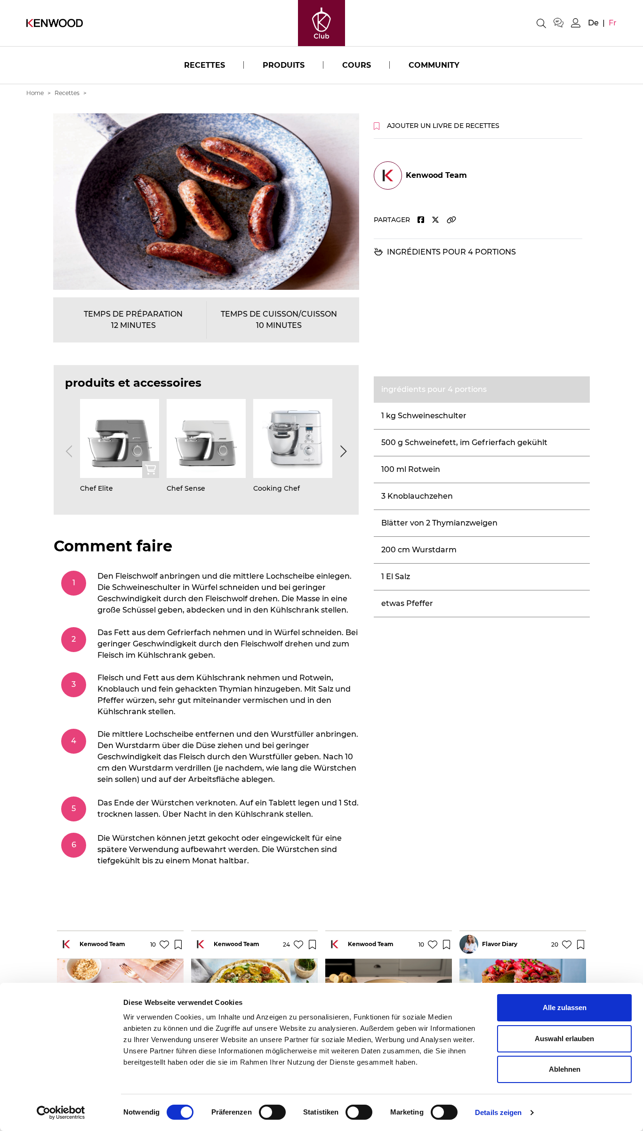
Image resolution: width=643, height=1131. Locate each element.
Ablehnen (564, 1069)
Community (434, 65)
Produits (284, 65)
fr (613, 22)
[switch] (272, 1112)
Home (35, 92)
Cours (356, 65)
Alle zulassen (565, 1008)
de (593, 22)
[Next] (341, 451)
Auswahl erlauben (564, 1039)
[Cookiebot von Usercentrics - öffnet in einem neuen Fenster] (61, 1113)
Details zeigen (498, 1112)
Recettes (204, 65)
